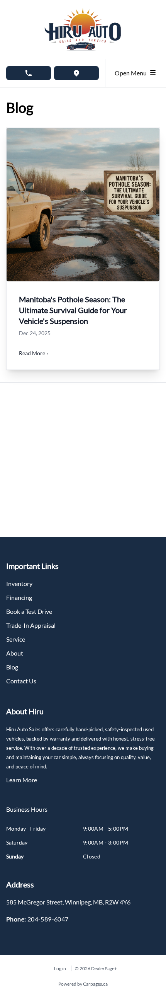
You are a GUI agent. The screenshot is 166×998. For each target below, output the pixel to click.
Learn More (21, 779)
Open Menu (132, 73)
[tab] (26, 813)
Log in (60, 968)
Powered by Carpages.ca (83, 984)
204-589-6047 (48, 919)
